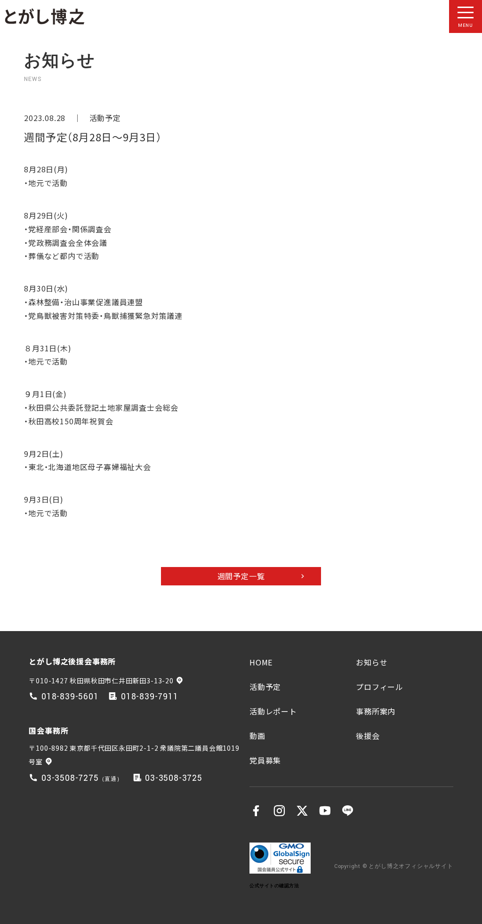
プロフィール (379, 686)
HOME (261, 662)
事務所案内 (375, 711)
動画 (257, 735)
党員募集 (265, 760)
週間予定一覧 (241, 576)
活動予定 (105, 117)
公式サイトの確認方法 (274, 885)
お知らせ (371, 662)
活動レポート (273, 711)
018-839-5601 (70, 697)
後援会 (367, 735)
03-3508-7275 (70, 778)
